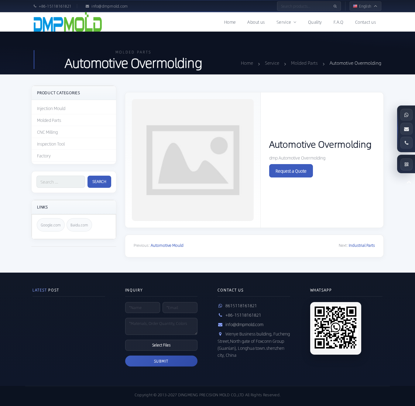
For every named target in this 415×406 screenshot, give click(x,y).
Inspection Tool (51, 143)
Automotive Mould (167, 245)
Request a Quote (291, 170)
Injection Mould (51, 108)
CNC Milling (47, 132)
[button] (406, 164)
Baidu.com (79, 225)
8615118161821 (241, 305)
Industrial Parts (362, 245)
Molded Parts (49, 120)
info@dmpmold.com (244, 324)
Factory (44, 155)
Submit (161, 361)
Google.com (51, 225)
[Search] (335, 6)
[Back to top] (409, 182)
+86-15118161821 (243, 314)
